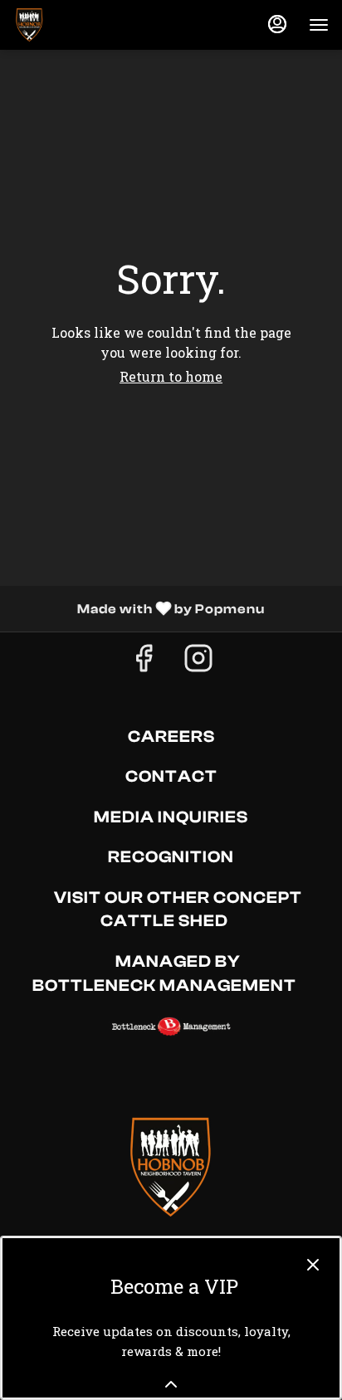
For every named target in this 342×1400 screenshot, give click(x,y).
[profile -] (277, 24)
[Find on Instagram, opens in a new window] (198, 662)
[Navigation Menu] (318, 25)
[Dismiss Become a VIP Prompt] (313, 1265)
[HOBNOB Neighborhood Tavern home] (88, 25)
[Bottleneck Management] (171, 1025)
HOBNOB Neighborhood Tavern (171, 1167)
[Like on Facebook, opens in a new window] (144, 662)
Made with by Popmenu (138, 608)
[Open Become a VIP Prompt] (171, 1384)
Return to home (171, 376)
